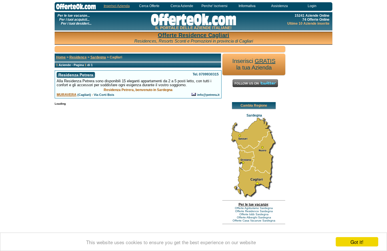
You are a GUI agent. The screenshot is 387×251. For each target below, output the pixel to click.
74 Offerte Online (315, 20)
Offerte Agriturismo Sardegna (254, 208)
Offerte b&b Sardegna (254, 214)
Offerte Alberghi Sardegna (254, 217)
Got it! (356, 241)
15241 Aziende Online (312, 16)
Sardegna (98, 57)
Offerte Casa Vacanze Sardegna (254, 220)
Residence (78, 57)
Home (61, 57)
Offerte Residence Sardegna (254, 211)
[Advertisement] (170, 49)
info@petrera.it (208, 94)
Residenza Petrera (75, 75)
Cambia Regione (254, 105)
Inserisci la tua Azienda (253, 64)
